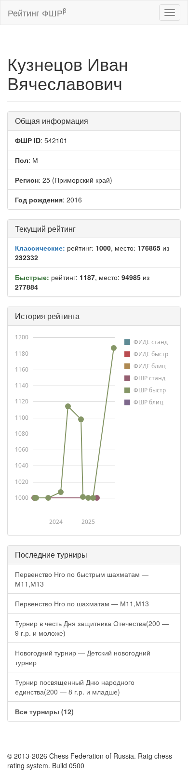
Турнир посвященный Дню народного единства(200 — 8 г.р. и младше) (74, 686)
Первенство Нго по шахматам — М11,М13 (82, 603)
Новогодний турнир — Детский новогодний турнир (82, 657)
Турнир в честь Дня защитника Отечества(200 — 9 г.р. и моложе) (92, 628)
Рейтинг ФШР (37, 12)
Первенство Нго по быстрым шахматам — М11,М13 (81, 578)
